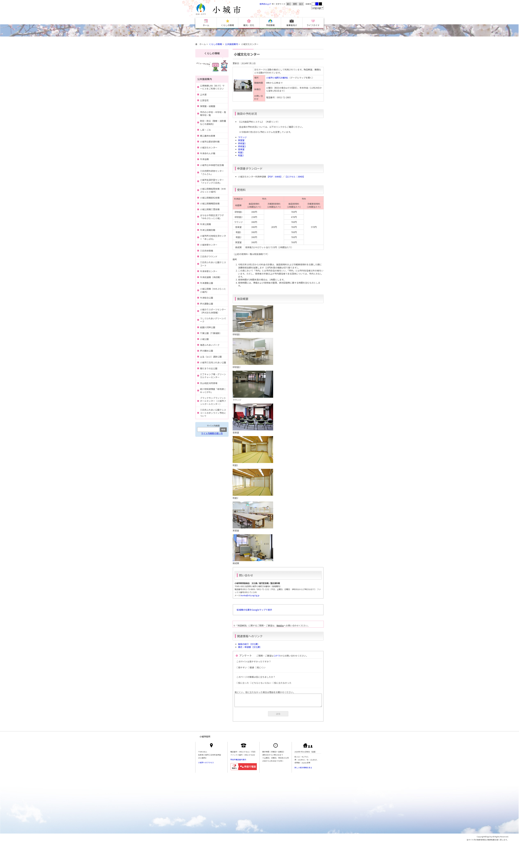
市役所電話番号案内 (238, 759)
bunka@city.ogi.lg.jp (250, 595)
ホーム (206, 25)
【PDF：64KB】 (274, 176)
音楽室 (241, 149)
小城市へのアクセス (206, 762)
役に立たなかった (282, 682)
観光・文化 (248, 25)
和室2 (241, 155)
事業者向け (291, 25)
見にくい (261, 667)
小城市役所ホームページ (223, 9)
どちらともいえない (261, 682)
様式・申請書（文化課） (250, 647)
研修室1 (242, 143)
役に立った (243, 682)
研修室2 (242, 146)
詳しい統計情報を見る (303, 767)
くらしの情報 (227, 25)
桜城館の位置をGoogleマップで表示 (254, 609)
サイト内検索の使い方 (212, 433)
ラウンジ (242, 137)
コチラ (277, 655)
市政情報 (270, 25)
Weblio (280, 625)
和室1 (241, 152)
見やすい (242, 667)
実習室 (241, 140)
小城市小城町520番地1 (277, 77)
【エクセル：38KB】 (295, 176)
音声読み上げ (265, 4)
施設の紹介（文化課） (249, 644)
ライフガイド (313, 25)
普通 (252, 667)
